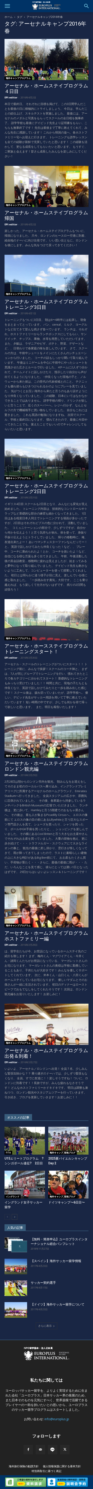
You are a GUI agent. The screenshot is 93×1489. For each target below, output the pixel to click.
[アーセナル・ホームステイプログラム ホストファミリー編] (46, 906)
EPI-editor (11, 97)
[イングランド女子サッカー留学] (25, 1184)
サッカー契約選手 (43, 1282)
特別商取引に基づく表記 (46, 1471)
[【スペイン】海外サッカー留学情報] (16, 1266)
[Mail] (40, 1449)
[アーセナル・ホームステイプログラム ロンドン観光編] (46, 737)
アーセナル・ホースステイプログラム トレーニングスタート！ (49, 648)
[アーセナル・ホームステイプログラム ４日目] (46, 59)
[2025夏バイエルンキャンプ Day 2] (68, 1141)
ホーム (9, 17)
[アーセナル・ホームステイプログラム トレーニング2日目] (46, 459)
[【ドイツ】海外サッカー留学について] (16, 1310)
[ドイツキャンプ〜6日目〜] (68, 1184)
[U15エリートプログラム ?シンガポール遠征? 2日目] (25, 1141)
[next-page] (14, 1217)
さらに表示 (45, 1326)
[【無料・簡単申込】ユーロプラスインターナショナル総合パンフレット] (16, 1245)
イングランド (12, 1196)
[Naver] (52, 1449)
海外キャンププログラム (18, 78)
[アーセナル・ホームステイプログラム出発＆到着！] (46, 1024)
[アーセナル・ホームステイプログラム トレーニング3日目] (46, 275)
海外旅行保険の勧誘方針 (24, 1466)
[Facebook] (28, 1449)
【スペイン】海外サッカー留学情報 (56, 1261)
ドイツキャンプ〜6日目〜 (66, 1202)
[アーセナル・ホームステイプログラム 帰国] (46, 186)
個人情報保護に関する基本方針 (62, 1466)
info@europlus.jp (56, 1419)
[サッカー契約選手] (16, 1288)
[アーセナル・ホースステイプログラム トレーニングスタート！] (46, 619)
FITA (8, 1152)
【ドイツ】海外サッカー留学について (57, 1304)
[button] (7, 6)
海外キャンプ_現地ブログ (62, 1152)
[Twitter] (64, 1449)
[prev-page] (7, 1217)
